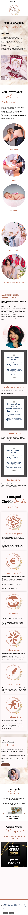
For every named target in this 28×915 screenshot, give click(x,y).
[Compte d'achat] (18, 1)
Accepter (14, 377)
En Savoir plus (5, 764)
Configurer (5, 909)
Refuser (11, 913)
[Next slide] (24, 812)
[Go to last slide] (3, 812)
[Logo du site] (14, 10)
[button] (15, 1)
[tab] (9, 818)
